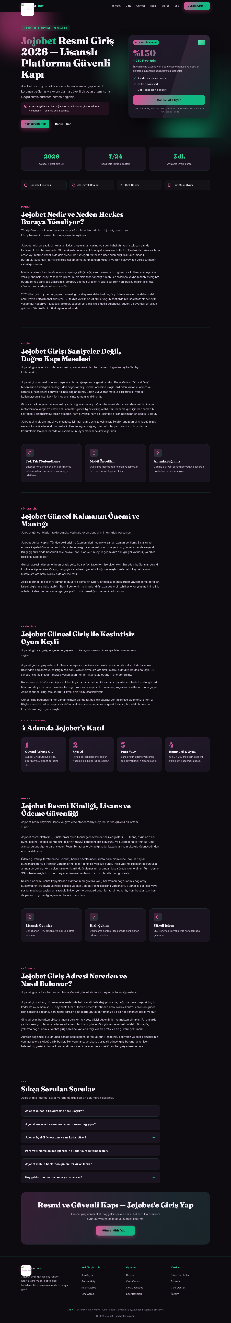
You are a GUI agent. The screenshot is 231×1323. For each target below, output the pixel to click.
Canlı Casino (133, 1281)
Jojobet (116, 5)
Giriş (128, 5)
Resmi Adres (89, 1287)
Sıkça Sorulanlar (180, 1275)
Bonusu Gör (63, 124)
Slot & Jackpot (134, 1287)
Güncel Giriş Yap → (115, 1230)
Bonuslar (176, 1281)
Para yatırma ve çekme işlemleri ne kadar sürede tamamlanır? (66, 1150)
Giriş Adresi (88, 1293)
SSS (177, 5)
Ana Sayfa (87, 1275)
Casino (130, 1275)
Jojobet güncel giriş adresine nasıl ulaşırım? (54, 1111)
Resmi (153, 5)
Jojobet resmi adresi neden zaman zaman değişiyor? (60, 1124)
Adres (165, 5)
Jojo (36, 6)
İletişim (175, 1293)
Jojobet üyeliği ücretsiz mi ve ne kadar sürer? (55, 1137)
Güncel (140, 5)
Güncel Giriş (88, 1281)
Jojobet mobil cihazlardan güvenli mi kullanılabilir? (58, 1164)
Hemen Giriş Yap (35, 123)
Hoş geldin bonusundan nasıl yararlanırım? (53, 1177)
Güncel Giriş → (197, 5)
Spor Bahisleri (134, 1293)
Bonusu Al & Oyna (169, 100)
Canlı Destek (178, 1287)
